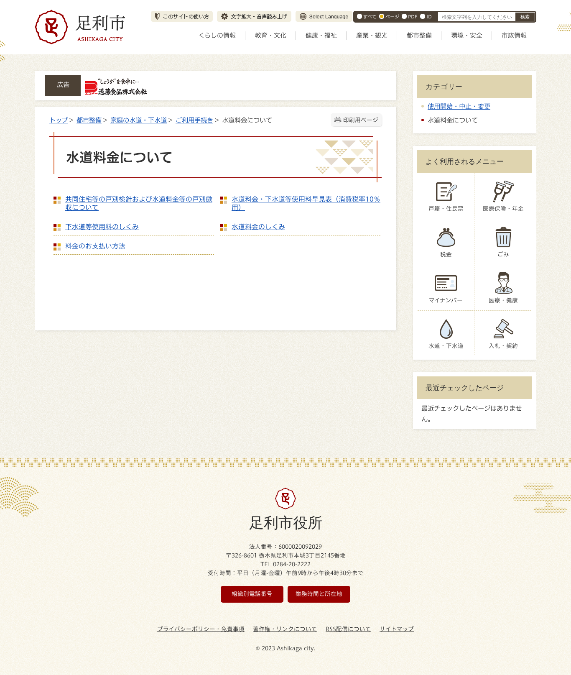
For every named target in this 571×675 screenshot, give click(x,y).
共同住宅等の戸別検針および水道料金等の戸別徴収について (138, 203)
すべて (370, 16)
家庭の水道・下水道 (138, 120)
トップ (58, 120)
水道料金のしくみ (258, 226)
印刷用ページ (360, 120)
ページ (392, 16)
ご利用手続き (194, 120)
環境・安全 (466, 35)
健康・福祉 (321, 35)
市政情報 (514, 35)
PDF (413, 16)
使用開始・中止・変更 (459, 106)
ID (429, 16)
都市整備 (419, 35)
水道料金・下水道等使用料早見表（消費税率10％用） (306, 203)
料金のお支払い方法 (95, 246)
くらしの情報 (217, 35)
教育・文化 (270, 35)
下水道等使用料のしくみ (102, 226)
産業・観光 (371, 35)
